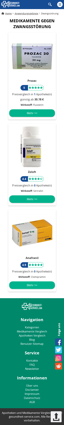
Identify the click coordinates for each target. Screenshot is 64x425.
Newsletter (32, 369)
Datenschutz (32, 398)
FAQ (32, 365)
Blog (32, 340)
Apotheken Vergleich (32, 335)
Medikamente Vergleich (32, 331)
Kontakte (32, 360)
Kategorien (32, 327)
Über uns (32, 385)
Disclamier (32, 390)
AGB (32, 402)
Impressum (32, 394)
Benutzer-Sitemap (32, 344)
